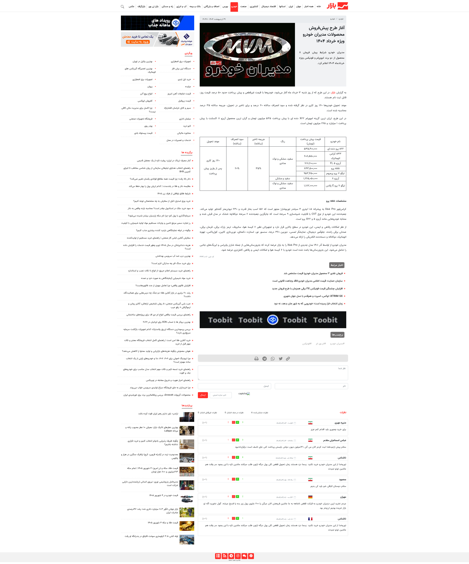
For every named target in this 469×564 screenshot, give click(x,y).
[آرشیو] (218, 556)
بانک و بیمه (195, 6)
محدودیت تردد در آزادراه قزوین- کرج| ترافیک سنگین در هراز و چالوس (149, 456)
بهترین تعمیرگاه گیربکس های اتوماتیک (140, 70)
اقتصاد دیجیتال (268, 6)
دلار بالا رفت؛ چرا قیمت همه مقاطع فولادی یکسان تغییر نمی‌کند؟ (160, 179)
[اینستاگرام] (237, 556)
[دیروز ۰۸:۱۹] (187, 444)
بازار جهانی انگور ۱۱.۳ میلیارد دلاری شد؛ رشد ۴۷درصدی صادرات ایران (152, 511)
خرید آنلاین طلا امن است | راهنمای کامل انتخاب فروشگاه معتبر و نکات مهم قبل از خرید (157, 342)
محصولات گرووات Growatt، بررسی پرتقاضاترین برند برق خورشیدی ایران (157, 395)
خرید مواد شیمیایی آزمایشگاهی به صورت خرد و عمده (166, 278)
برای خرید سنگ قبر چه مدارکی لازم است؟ (171, 263)
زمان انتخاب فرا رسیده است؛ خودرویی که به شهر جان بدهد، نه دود (308, 304)
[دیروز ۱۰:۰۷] (187, 458)
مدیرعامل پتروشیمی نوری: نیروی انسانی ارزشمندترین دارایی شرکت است (150, 483)
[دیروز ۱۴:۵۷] (187, 471)
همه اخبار (308, 6)
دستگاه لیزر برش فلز (181, 69)
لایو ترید (187, 126)
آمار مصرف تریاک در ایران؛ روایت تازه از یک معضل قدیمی (164, 161)
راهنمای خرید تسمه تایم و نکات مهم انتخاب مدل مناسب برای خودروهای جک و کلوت (157, 371)
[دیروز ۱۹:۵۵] (187, 485)
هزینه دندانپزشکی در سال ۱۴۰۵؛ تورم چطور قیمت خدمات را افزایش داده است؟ (157, 247)
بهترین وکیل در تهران (142, 61)
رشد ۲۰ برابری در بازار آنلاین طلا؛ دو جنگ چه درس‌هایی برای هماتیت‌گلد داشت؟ (157, 294)
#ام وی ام (321, 344)
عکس (131, 6)
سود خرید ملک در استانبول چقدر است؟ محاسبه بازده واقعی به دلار (159, 208)
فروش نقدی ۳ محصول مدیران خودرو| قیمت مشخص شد (313, 273)
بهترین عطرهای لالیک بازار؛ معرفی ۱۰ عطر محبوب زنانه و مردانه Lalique (151, 429)
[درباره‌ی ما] (251, 556)
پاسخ (204, 422)
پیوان (149, 87)
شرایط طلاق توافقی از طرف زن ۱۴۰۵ (174, 194)
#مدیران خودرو (337, 344)
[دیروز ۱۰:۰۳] (187, 499)
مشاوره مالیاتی (184, 133)
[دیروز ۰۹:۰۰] (187, 512)
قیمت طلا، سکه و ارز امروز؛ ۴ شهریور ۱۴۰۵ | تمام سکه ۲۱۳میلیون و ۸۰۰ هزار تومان (152, 470)
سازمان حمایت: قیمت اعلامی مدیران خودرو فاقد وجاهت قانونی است (307, 281)
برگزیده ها (187, 152)
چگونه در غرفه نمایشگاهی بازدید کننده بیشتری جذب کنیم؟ (163, 230)
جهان (298, 6)
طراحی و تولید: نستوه (234, 560)
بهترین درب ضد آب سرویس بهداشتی (173, 256)
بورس (225, 6)
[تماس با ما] (244, 556)
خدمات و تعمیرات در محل (179, 140)
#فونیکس (306, 344)
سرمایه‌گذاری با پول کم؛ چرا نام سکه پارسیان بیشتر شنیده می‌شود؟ (159, 216)
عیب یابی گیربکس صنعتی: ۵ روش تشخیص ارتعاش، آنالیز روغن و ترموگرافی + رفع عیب (159, 305)
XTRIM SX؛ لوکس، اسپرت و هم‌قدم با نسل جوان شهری (313, 296)
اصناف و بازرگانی (211, 6)
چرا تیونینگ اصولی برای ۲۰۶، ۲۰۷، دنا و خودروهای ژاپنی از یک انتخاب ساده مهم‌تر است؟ (158, 360)
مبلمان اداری (185, 119)
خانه (319, 6)
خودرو (234, 6)
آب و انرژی (181, 6)
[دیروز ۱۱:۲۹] (187, 526)
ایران (291, 6)
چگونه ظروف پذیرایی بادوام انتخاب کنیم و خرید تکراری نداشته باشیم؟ (153, 442)
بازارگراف (141, 6)
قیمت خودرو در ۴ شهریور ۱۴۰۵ (163, 495)
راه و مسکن (167, 6)
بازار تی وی (153, 6)
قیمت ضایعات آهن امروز (179, 94)
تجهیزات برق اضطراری (181, 61)
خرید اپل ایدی (184, 79)
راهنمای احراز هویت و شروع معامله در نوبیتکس (168, 380)
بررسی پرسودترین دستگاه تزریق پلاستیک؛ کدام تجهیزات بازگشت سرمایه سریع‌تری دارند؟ (157, 331)
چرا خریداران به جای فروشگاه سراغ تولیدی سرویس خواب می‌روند (160, 388)
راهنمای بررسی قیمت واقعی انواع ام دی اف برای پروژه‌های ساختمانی (158, 315)
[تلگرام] (231, 556)
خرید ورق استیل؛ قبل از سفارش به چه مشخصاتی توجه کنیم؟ (162, 201)
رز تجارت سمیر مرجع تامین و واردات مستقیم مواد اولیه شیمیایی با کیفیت (156, 223)
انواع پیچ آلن (146, 94)
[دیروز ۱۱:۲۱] (187, 431)
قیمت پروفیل (184, 101)
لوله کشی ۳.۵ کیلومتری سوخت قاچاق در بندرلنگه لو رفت (151, 536)
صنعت (243, 6)
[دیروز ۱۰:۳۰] (187, 539)
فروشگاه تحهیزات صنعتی (140, 119)
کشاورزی (254, 6)
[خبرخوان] (224, 556)
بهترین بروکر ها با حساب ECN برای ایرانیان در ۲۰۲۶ (167, 322)
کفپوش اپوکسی (145, 101)
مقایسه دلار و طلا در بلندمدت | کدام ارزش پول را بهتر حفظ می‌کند (160, 186)
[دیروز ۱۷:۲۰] (187, 417)
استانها (282, 6)
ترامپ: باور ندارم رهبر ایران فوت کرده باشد (158, 414)
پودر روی (148, 126)
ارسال (203, 395)
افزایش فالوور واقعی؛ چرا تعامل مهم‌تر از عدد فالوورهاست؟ (163, 285)
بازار (333, 93)
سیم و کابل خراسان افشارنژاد (177, 108)
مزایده (188, 87)
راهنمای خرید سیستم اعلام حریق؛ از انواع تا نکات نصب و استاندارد (159, 271)
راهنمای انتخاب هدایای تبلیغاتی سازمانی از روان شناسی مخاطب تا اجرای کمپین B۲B (157, 170)
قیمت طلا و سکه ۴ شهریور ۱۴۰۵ (163, 523)
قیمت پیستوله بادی (143, 133)
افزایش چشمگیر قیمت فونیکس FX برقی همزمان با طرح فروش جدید (307, 289)
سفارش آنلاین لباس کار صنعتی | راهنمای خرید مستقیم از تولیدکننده (159, 238)
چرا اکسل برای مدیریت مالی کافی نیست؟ (138, 109)
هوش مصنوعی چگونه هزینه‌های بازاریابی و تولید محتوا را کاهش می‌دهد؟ (156, 351)
